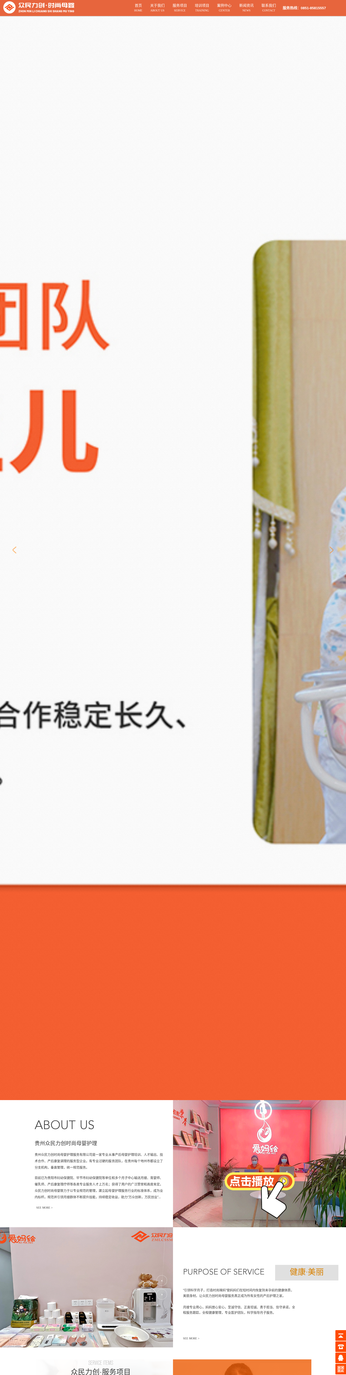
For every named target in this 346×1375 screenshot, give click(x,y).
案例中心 (224, 8)
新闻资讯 (246, 8)
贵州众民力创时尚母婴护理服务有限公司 (64, 1154)
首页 (138, 8)
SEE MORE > (191, 1338)
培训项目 (202, 8)
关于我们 (157, 8)
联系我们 (269, 8)
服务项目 (180, 8)
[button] (162, 1280)
